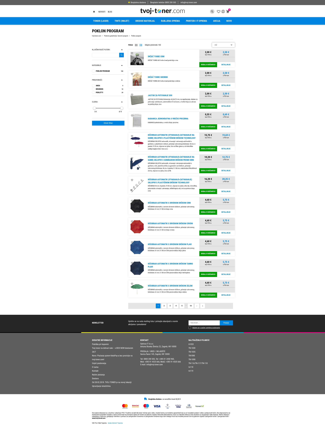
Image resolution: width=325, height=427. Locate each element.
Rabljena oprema (170, 21)
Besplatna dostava (138, 2)
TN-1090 (192, 359)
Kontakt (95, 371)
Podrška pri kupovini (100, 344)
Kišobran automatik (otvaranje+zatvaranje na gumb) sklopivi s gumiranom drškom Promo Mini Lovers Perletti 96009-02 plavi (171, 160)
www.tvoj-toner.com (98, 418)
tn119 (191, 371)
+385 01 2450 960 (166, 359)
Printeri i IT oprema (196, 21)
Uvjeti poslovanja (99, 363)
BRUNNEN (109, 89)
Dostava (95, 378)
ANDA (109, 86)
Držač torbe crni (156, 56)
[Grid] (136, 45)
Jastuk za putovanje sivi (160, 95)
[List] (141, 45)
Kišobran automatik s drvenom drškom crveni (170, 223)
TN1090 (192, 355)
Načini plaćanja (98, 374)
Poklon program (109, 71)
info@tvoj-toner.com (189, 2)
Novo (229, 21)
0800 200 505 (170, 2)
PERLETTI (109, 92)
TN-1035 (192, 352)
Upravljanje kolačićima (101, 386)
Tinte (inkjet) (122, 21)
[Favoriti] (132, 53)
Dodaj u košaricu (208, 65)
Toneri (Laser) (101, 21)
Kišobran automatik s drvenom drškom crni (169, 203)
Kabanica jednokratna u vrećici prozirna (168, 118)
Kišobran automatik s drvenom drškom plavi (170, 244)
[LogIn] (223, 11)
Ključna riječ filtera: (101, 50)
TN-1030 (192, 348)
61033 (191, 344)
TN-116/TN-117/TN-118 (198, 363)
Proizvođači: (97, 80)
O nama (95, 367)
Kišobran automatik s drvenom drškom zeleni (170, 286)
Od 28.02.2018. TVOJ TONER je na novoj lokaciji (112, 382)
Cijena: (95, 102)
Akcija (216, 21)
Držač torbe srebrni (158, 77)
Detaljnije (225, 65)
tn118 (191, 367)
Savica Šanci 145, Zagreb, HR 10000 (155, 354)
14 (191, 306)
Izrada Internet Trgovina (115, 423)
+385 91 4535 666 (173, 362)
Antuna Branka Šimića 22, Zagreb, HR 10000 (158, 346)
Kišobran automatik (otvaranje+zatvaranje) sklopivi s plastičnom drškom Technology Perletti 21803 (170, 182)
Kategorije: (96, 65)
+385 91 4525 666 (152, 362)
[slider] (94, 108)
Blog (110, 12)
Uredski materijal (145, 21)
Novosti (101, 12)
